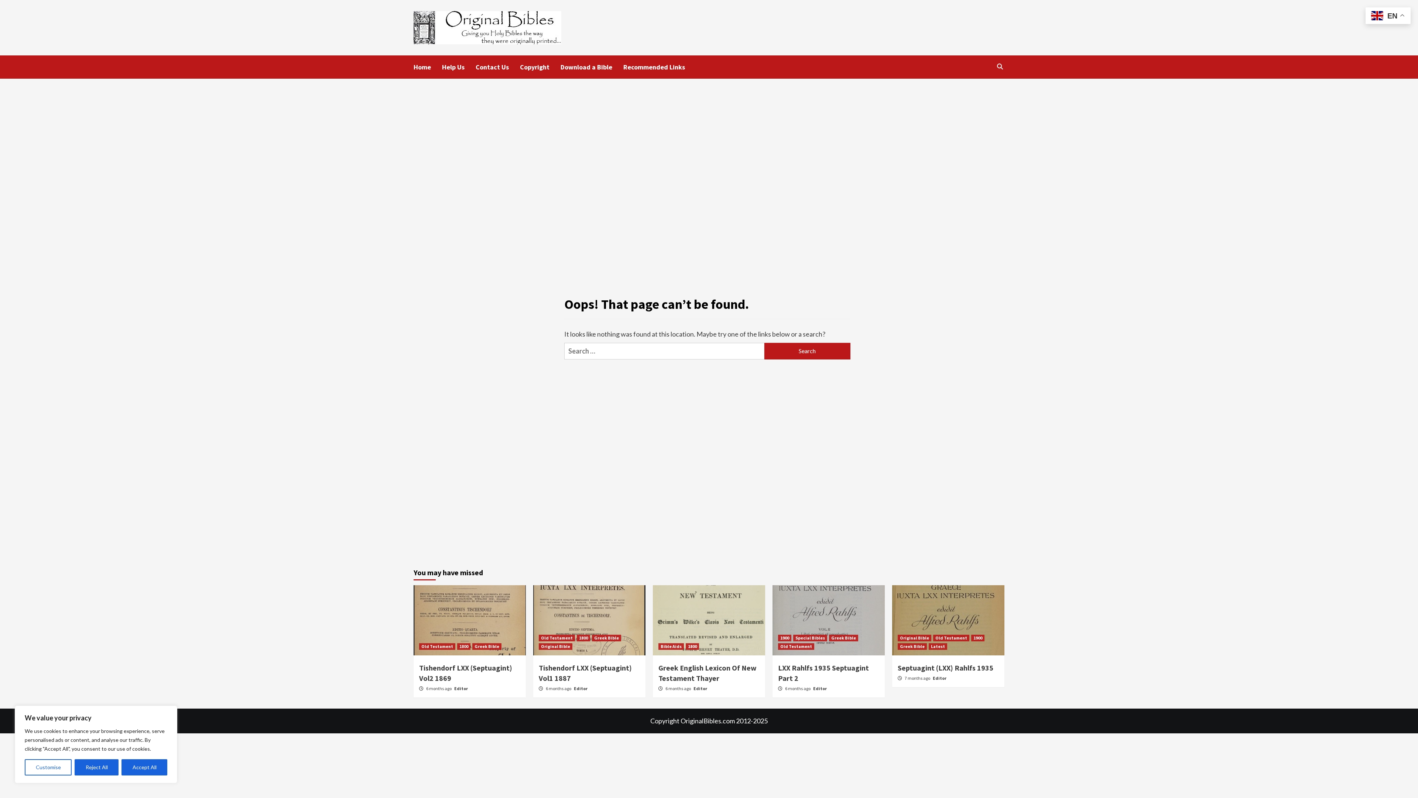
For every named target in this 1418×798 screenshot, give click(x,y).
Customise (48, 767)
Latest (938, 646)
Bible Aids (671, 646)
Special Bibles (810, 638)
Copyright (534, 67)
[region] (96, 744)
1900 (784, 638)
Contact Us (492, 67)
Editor (461, 688)
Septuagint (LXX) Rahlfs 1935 (945, 667)
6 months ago (439, 688)
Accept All (145, 767)
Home (422, 67)
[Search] (999, 66)
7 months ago (918, 678)
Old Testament (437, 646)
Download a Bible (586, 67)
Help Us (453, 67)
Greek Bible (487, 646)
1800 (463, 646)
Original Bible (555, 646)
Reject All (97, 767)
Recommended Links (654, 67)
